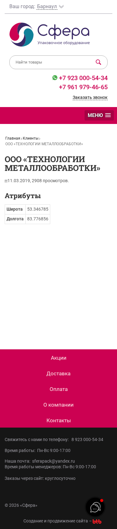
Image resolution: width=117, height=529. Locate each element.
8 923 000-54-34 (87, 439)
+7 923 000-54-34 (82, 78)
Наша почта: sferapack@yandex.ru (40, 461)
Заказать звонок (90, 97)
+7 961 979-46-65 (83, 87)
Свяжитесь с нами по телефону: (38, 439)
